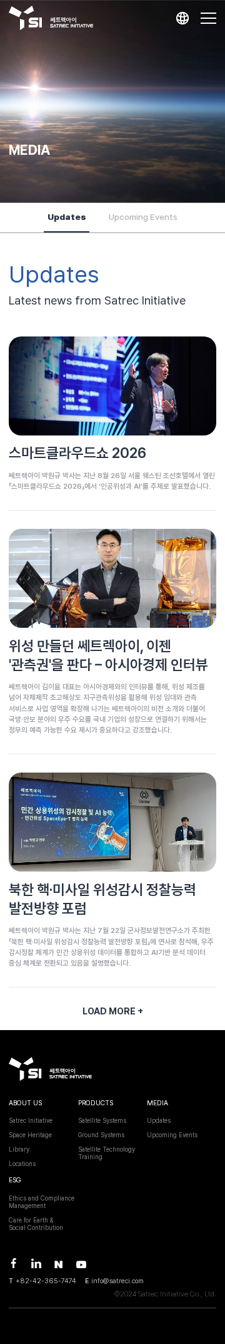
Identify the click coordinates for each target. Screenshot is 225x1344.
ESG (15, 1180)
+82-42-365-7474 (46, 1281)
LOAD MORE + (112, 1011)
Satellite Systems (102, 1120)
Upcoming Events (143, 217)
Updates (67, 217)
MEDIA (157, 1103)
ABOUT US (25, 1103)
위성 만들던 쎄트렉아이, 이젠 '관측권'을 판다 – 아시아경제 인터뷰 (108, 655)
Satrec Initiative (30, 1120)
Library (19, 1149)
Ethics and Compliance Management (41, 1201)
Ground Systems (101, 1134)
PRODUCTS (95, 1103)
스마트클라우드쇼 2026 (77, 453)
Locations (22, 1163)
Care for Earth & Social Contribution (36, 1223)
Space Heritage (30, 1134)
